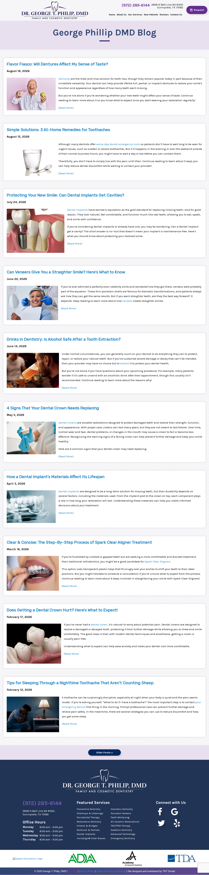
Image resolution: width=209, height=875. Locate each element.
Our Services (135, 14)
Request (198, 9)
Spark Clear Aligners (157, 561)
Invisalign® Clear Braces (91, 838)
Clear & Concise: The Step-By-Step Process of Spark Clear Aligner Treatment (79, 542)
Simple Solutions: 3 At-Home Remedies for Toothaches (58, 129)
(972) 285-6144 (136, 5)
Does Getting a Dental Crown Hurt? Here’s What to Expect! (62, 610)
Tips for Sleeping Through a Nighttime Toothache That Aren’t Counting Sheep (80, 682)
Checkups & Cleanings (90, 813)
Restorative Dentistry (89, 821)
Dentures (64, 78)
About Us (122, 14)
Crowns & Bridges (87, 825)
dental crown (99, 624)
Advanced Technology (123, 834)
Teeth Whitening (120, 817)
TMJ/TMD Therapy (120, 825)
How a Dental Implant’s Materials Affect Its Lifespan (55, 476)
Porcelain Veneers (121, 813)
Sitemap (72, 871)
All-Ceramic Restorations (125, 821)
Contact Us (176, 14)
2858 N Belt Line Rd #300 (167, 6)
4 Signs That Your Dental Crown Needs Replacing (53, 408)
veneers (127, 300)
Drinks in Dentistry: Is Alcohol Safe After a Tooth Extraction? (64, 339)
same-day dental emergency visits (118, 144)
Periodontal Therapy (88, 817)
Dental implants (77, 209)
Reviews (164, 14)
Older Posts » (104, 752)
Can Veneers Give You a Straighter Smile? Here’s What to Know (66, 272)
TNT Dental (169, 871)
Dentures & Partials (88, 829)
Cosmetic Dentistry (122, 809)
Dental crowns (67, 422)
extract (124, 363)
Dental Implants (86, 834)
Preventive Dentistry (88, 809)
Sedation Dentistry (121, 829)
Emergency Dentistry (123, 838)
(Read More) (66, 107)
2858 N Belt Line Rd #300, (39, 812)
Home (112, 14)
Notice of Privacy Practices (111, 871)
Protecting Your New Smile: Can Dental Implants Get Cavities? (65, 195)
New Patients (151, 14)
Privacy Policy (87, 871)
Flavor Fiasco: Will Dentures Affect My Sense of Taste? (57, 64)
